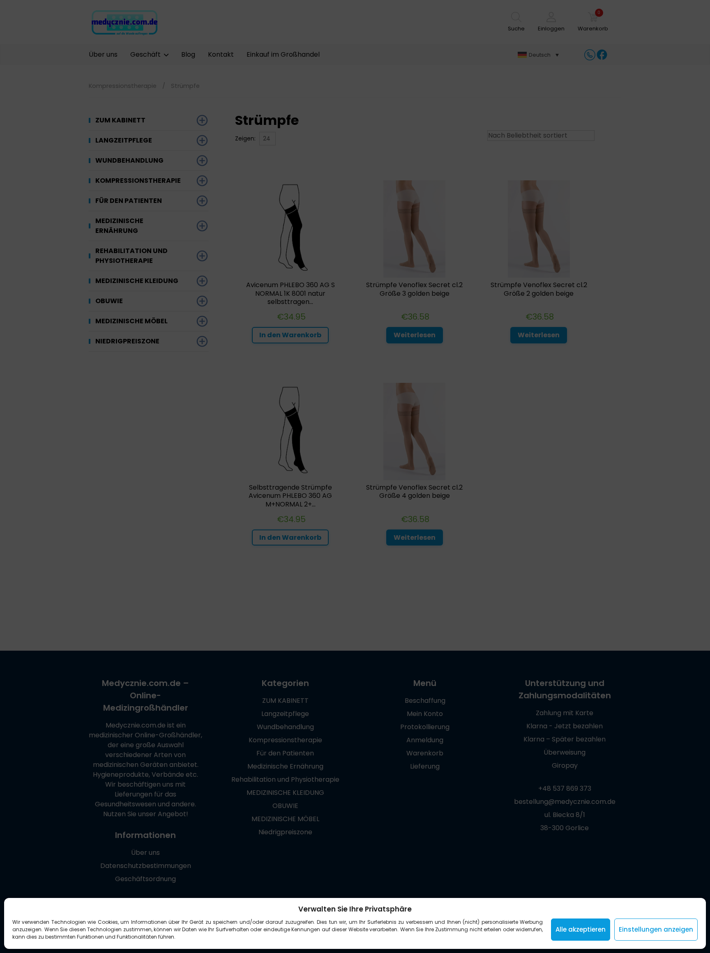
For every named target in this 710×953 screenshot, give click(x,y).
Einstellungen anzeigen (656, 929)
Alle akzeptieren (581, 929)
